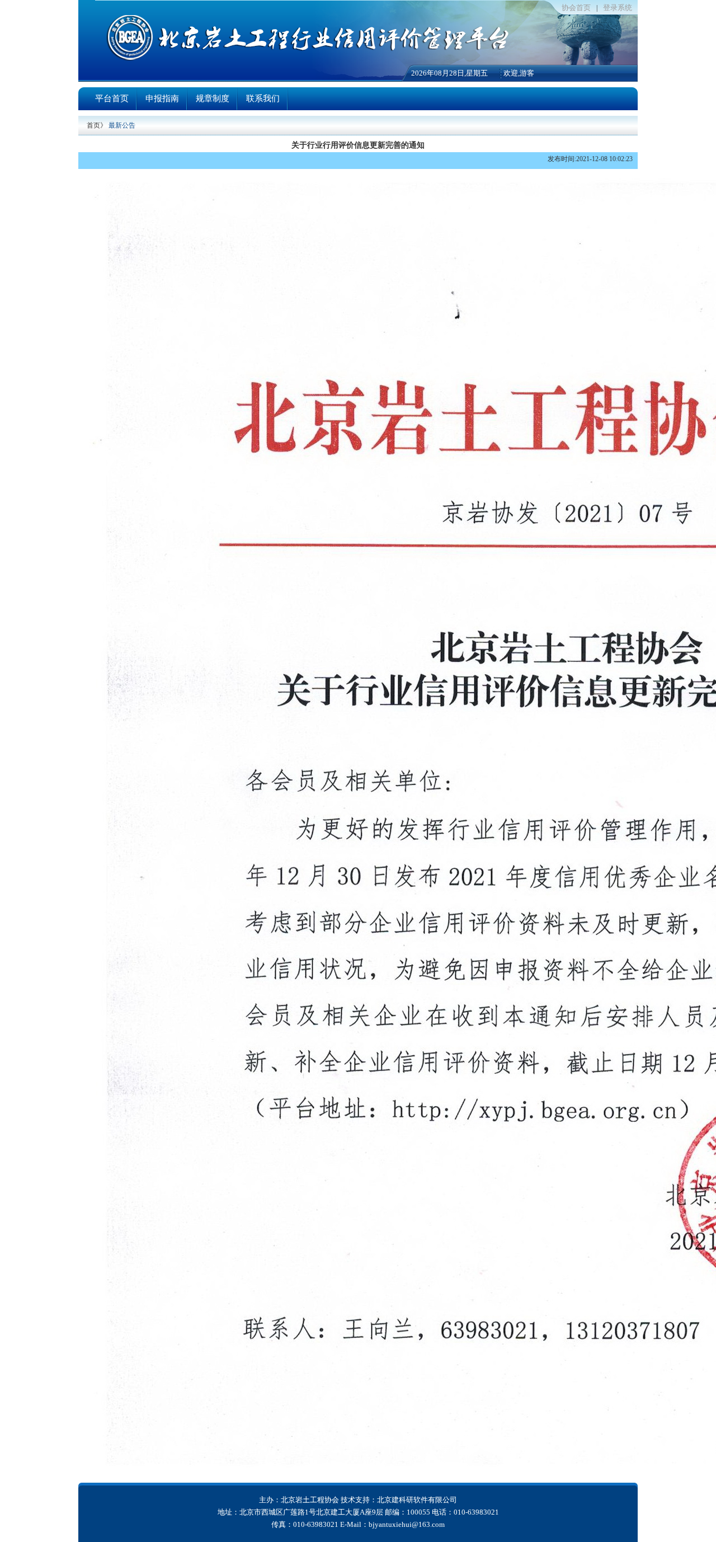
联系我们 (263, 98)
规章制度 (212, 98)
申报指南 (162, 98)
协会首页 (576, 7)
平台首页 (112, 98)
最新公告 (122, 125)
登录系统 (617, 7)
